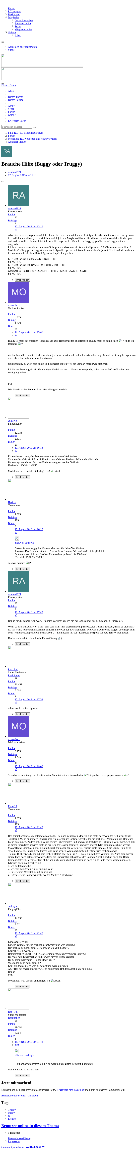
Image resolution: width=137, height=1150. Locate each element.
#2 (16, 335)
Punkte (11, 214)
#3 (16, 450)
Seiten (11, 108)
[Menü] (2, 42)
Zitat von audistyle (24, 542)
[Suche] (2, 83)
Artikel (11, 105)
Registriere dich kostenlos (70, 1089)
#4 (16, 532)
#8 (16, 830)
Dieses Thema (15, 96)
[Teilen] (2, 181)
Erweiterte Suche (17, 120)
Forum (11, 111)
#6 (16, 702)
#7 (16, 769)
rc (9, 1115)
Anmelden (32, 1095)
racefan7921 (14, 172)
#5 (16, 615)
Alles (11, 90)
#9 (16, 936)
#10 (17, 1044)
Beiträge (12, 220)
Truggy (12, 1109)
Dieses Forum (15, 99)
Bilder (11, 326)
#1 (16, 229)
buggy (11, 1112)
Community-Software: (23, 1147)
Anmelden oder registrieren (22, 46)
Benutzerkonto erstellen (13, 1095)
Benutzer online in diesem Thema (30, 1125)
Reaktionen (14, 675)
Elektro (12, 1118)
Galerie (12, 114)
